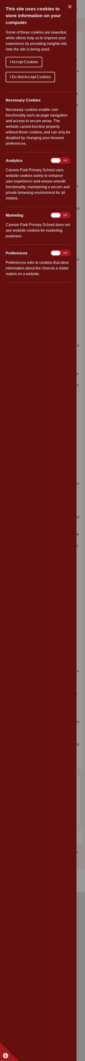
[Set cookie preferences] (9, 1051)
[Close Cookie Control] (70, 6)
